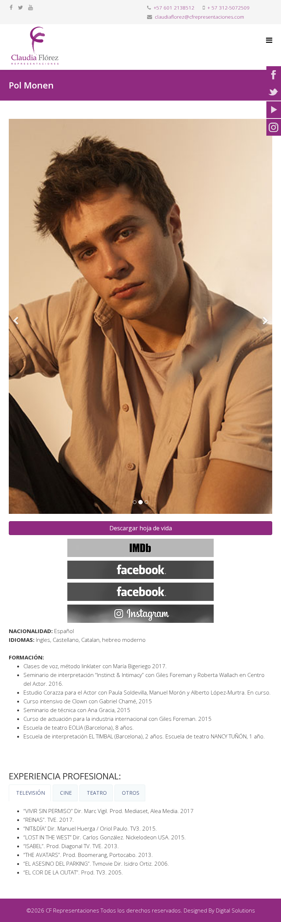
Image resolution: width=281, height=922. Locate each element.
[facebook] (11, 7)
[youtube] (30, 7)
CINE (65, 792)
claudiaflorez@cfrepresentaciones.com (199, 17)
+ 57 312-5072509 (228, 7)
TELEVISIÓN (30, 792)
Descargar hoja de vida (140, 528)
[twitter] (20, 7)
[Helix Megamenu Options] (269, 40)
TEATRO (96, 792)
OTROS (129, 792)
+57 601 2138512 (174, 7)
